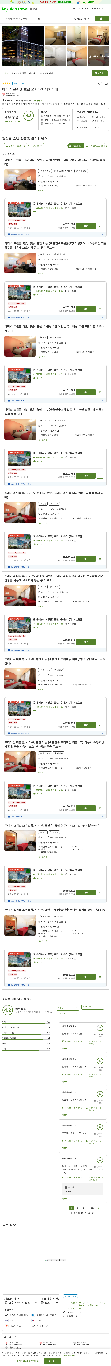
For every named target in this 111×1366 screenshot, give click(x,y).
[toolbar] (52, 18)
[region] (55, 1357)
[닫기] (107, 1353)
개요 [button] (6, 73)
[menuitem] (78, 8)
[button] (15, 9)
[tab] (75, 145)
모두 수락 (52, 1361)
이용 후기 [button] (33, 73)
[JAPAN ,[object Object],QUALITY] (11, 95)
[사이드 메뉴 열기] (107, 9)
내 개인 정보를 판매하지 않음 (28, 1361)
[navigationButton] (65, 1208)
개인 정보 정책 (70, 1356)
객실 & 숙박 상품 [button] (19, 73)
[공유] (106, 83)
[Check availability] (100, 226)
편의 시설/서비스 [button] (47, 73)
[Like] (100, 83)
